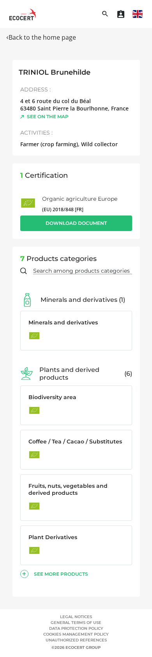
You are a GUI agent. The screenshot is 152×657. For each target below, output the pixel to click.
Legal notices (76, 616)
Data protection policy (76, 628)
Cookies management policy (76, 634)
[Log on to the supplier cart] (121, 14)
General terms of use (76, 622)
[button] (138, 14)
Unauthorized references (76, 640)
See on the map (48, 116)
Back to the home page (42, 37)
